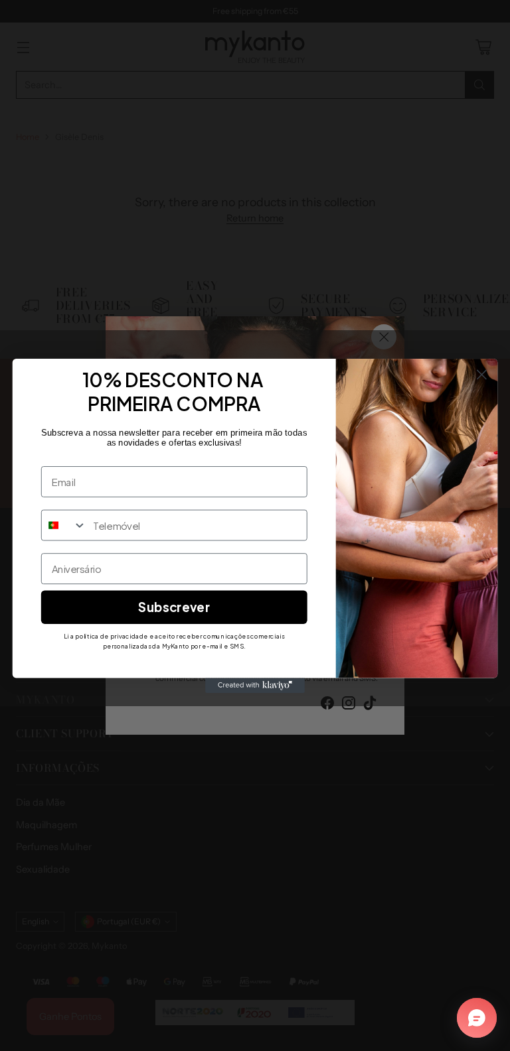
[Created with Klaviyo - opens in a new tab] (255, 685)
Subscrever (174, 606)
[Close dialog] (482, 374)
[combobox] (64, 525)
